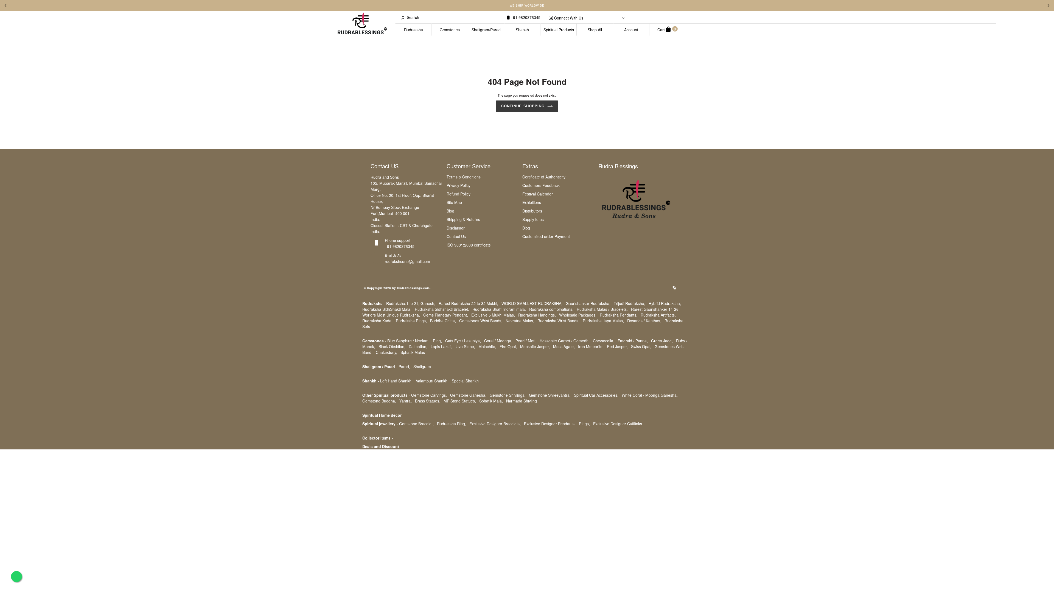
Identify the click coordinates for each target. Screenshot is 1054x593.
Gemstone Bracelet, (416, 423)
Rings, (584, 423)
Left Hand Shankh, (396, 381)
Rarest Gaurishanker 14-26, (655, 309)
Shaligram (422, 366)
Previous (5, 5)
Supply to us (533, 219)
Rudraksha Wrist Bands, (558, 320)
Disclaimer (456, 228)
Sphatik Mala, (491, 401)
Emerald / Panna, (633, 340)
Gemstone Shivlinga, (508, 395)
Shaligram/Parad (486, 29)
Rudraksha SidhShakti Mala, (386, 309)
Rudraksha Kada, (377, 320)
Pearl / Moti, (525, 340)
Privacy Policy (458, 185)
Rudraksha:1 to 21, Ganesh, (410, 303)
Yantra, (405, 401)
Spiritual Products (558, 29)
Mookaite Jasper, (535, 346)
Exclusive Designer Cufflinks (617, 423)
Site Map (454, 202)
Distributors (532, 211)
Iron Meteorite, (591, 346)
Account (631, 29)
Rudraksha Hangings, (537, 315)
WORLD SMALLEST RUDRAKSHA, (531, 303)
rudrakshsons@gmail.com (407, 261)
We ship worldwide (527, 5)
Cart (666, 29)
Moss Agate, (564, 346)
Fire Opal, (508, 346)
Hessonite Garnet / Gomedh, (565, 340)
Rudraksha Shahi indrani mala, (499, 309)
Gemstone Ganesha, (468, 395)
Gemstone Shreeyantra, (550, 395)
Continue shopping (523, 106)
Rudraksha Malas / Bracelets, (602, 309)
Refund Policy (458, 194)
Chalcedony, (386, 352)
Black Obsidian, (392, 346)
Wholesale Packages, (577, 315)
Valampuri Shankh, (432, 381)
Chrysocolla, (603, 340)
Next (1048, 5)
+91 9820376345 (525, 17)
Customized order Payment (546, 236)
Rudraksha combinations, (551, 309)
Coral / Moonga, (498, 340)
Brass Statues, (427, 401)
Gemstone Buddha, (379, 401)
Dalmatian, (418, 346)
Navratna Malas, (520, 320)
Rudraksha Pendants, (618, 315)
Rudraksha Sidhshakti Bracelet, (442, 309)
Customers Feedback (541, 185)
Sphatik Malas (412, 352)
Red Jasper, (617, 346)
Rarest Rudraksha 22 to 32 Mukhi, (468, 303)
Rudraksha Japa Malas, (603, 320)
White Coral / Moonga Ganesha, (650, 395)
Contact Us (456, 236)
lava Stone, (465, 346)
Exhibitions (531, 202)
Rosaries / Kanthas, (644, 320)
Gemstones (450, 29)
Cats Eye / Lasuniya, (463, 340)
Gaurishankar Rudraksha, (588, 303)
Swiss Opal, (641, 346)
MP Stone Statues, (460, 401)
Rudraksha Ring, (451, 423)
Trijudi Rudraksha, (629, 303)
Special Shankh (465, 381)
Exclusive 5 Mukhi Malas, (493, 315)
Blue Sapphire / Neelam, (408, 340)
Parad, (404, 366)
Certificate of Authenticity (543, 177)
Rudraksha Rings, (411, 320)
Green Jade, (662, 340)
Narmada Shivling (521, 401)
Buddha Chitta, (443, 320)
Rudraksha (413, 29)
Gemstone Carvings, (429, 395)
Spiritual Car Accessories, (596, 395)
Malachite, (487, 346)
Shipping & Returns (463, 219)
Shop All (595, 29)
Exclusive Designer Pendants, (550, 423)
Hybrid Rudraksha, (665, 303)
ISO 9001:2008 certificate (469, 245)
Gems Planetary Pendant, (445, 315)
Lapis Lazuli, (441, 346)
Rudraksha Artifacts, (658, 315)
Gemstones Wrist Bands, (480, 320)
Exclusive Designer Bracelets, (495, 423)
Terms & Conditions (464, 177)
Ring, (437, 340)
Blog (450, 211)
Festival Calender (537, 194)
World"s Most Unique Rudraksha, (391, 315)
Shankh (522, 29)
